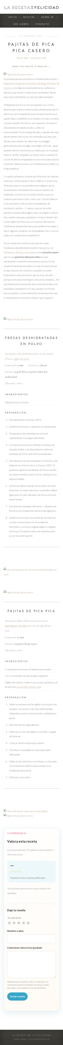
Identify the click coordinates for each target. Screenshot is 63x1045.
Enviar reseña (17, 996)
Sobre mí (47, 17)
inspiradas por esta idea (15, 625)
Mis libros (21, 24)
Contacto (42, 24)
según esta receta (21, 358)
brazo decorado (26, 252)
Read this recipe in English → (31, 67)
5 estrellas (28, 922)
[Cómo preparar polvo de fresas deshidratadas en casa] (31, 572)
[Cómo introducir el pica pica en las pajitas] (31, 811)
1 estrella (9, 922)
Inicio (12, 17)
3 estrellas (19, 922)
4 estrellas (23, 922)
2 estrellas (14, 922)
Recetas (29, 17)
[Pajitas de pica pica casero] (31, 74)
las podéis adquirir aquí (29, 687)
